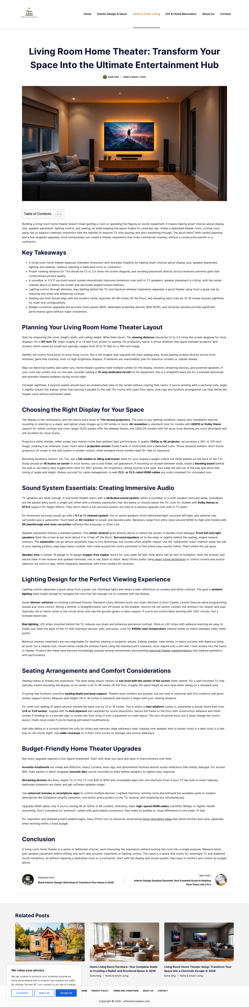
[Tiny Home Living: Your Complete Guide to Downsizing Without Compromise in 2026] (50, 942)
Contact (225, 14)
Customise (22, 992)
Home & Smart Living (146, 14)
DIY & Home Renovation (181, 14)
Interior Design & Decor (112, 14)
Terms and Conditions (126, 990)
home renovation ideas (157, 819)
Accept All (66, 992)
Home (87, 14)
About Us (208, 14)
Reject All (44, 992)
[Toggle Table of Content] (57, 214)
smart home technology (170, 559)
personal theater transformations (171, 650)
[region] (44, 982)
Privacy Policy (100, 990)
